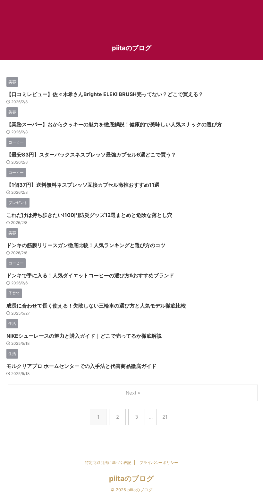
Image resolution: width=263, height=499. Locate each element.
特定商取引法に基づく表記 (108, 462)
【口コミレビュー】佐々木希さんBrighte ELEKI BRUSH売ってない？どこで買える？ (104, 94)
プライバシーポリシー (159, 462)
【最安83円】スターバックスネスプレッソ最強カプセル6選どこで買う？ (91, 154)
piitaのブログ (131, 48)
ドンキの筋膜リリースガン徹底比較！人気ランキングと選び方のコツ (85, 245)
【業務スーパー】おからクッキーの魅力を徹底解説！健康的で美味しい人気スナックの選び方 (114, 124)
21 (164, 417)
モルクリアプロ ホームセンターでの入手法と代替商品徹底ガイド (81, 366)
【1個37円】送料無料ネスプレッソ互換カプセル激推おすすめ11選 (82, 185)
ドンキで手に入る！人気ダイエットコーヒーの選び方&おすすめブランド (90, 275)
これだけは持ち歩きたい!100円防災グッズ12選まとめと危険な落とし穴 (89, 215)
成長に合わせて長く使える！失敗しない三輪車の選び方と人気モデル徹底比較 (96, 305)
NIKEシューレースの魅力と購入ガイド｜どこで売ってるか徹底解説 (84, 336)
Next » (133, 393)
